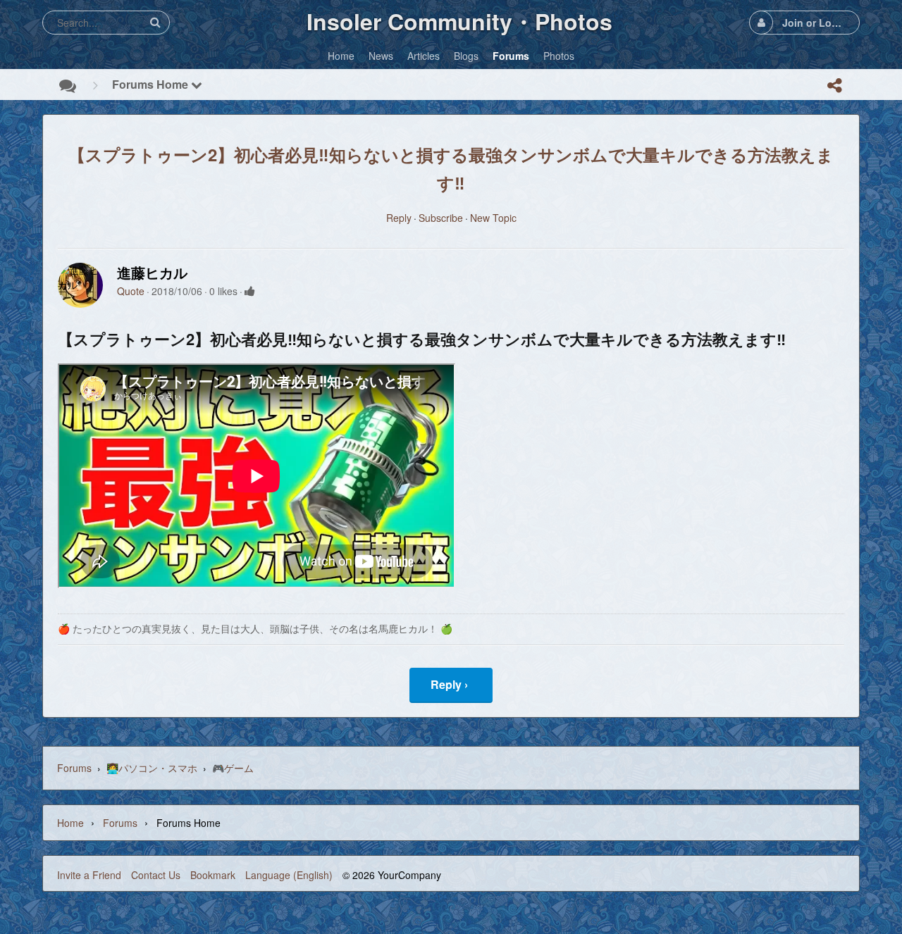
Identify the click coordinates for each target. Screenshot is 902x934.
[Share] (834, 85)
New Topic (493, 218)
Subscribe (441, 218)
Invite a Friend (89, 875)
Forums (74, 768)
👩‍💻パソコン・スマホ (151, 768)
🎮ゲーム (233, 768)
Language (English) (289, 875)
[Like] (250, 291)
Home (70, 823)
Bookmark (212, 875)
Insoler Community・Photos (459, 21)
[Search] (155, 22)
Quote (130, 291)
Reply (399, 218)
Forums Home (151, 84)
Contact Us (155, 875)
